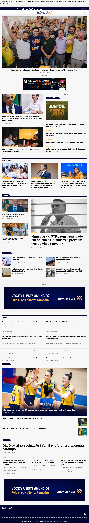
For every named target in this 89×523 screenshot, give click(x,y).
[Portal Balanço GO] (45, 12)
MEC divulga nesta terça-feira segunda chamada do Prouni (69, 259)
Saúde (4, 457)
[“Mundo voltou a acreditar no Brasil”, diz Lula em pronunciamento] (15, 205)
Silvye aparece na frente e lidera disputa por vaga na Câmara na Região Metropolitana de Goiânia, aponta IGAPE (73, 184)
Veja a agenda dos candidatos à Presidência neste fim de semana (66, 134)
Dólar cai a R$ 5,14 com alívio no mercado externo (64, 142)
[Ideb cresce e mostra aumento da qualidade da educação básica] (6, 272)
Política (48, 130)
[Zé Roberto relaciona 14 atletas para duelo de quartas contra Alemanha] (44, 392)
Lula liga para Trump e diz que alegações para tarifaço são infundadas (66, 337)
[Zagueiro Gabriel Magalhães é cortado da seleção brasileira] (82, 422)
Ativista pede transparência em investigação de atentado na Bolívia (21, 358)
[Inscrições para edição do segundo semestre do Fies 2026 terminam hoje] (50, 272)
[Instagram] (85, 513)
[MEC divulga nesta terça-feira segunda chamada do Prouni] (50, 261)
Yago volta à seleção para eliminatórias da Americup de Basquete (24, 429)
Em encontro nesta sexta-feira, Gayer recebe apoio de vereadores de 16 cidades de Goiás (44, 70)
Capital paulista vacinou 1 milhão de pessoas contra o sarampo (44, 461)
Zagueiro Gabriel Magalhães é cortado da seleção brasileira (22, 418)
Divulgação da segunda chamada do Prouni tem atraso (27, 259)
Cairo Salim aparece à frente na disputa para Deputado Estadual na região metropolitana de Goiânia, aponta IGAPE (43, 184)
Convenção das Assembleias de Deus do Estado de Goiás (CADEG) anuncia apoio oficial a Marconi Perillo (14, 184)
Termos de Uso (41, 9)
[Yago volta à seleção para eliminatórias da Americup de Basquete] (82, 432)
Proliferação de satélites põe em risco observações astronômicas (20, 351)
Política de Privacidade (28, 9)
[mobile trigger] (3, 12)
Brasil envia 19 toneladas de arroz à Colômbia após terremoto (63, 351)
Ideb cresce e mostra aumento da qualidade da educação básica (27, 270)
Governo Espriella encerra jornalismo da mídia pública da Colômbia (22, 337)
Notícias (14, 146)
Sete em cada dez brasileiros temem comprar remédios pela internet (14, 462)
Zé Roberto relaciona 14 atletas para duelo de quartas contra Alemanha (39, 409)
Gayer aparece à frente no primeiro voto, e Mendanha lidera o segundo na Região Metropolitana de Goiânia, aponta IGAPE (22, 118)
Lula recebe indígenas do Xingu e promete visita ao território (12, 239)
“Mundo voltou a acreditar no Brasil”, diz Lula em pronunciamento (14, 215)
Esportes (48, 146)
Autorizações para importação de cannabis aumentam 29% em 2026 (73, 462)
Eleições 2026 (44, 67)
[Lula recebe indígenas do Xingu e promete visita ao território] (15, 229)
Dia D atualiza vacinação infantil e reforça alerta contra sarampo (43, 447)
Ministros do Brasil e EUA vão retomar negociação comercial (64, 323)
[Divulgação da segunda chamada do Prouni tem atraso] (6, 261)
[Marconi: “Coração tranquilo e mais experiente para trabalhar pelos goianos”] (22, 137)
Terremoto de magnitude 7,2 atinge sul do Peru (59, 358)
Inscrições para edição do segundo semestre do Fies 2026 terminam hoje (69, 270)
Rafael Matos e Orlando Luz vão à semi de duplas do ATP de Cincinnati (65, 150)
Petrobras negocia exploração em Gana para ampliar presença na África (66, 125)
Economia (49, 121)
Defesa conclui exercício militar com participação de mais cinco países (21, 323)
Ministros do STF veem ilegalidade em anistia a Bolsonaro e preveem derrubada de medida (57, 240)
